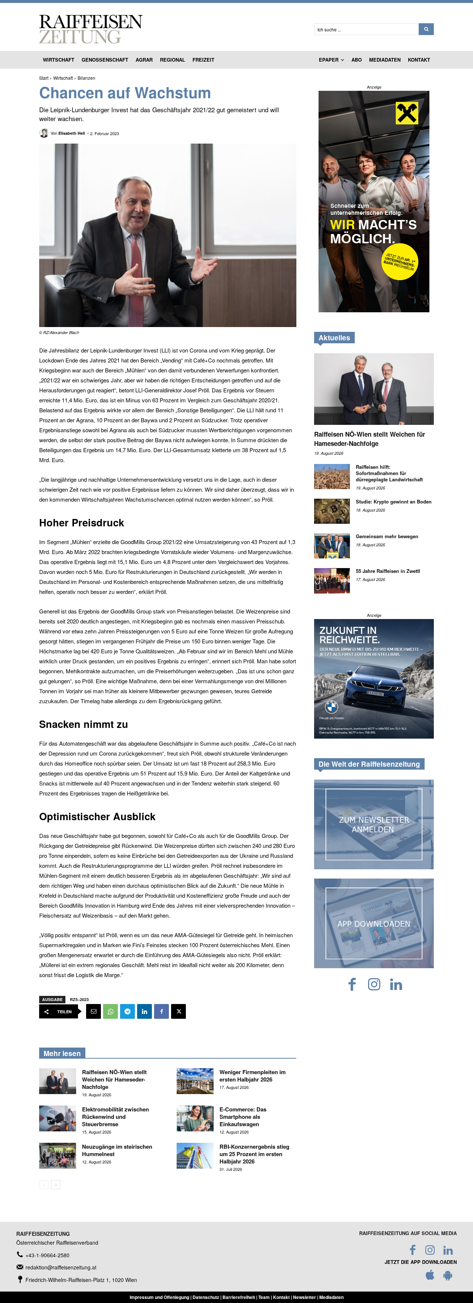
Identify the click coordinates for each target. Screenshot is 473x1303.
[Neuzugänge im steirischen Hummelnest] (57, 1156)
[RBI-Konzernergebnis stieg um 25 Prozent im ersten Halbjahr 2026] (195, 1156)
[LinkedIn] (396, 985)
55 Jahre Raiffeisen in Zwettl (388, 570)
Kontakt (281, 1297)
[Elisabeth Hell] (45, 133)
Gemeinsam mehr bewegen (388, 536)
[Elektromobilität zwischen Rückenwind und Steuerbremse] (57, 1118)
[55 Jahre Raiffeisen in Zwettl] (332, 580)
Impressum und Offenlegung (159, 1297)
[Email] (93, 1011)
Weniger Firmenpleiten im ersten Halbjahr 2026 (253, 1075)
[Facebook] (161, 1011)
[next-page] (55, 1184)
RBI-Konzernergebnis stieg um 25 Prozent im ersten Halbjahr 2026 (254, 1153)
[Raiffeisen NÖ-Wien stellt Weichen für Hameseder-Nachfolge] (57, 1081)
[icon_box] (42, 1255)
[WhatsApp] (110, 1011)
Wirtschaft (63, 78)
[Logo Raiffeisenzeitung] (167, 29)
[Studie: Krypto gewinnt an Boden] (332, 511)
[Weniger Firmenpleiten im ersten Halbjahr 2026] (195, 1081)
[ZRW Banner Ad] (374, 310)
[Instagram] (374, 985)
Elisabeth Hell (71, 133)
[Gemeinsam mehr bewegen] (332, 545)
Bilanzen (86, 78)
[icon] (430, 1276)
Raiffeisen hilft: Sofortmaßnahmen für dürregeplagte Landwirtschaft (389, 473)
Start (43, 78)
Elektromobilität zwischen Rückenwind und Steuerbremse (115, 1116)
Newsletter (304, 1297)
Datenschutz (206, 1297)
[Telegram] (127, 1011)
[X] (178, 1011)
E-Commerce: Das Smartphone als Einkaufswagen (243, 1116)
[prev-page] (43, 1184)
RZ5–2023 (79, 999)
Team (264, 1297)
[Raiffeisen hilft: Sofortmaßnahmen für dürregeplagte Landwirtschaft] (332, 476)
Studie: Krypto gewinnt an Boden (394, 501)
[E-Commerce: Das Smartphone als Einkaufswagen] (195, 1118)
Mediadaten (331, 1297)
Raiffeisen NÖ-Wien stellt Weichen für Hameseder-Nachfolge (114, 1079)
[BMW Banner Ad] (374, 736)
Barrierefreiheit (238, 1297)
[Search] (426, 29)
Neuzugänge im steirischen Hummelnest (117, 1150)
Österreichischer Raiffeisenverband (57, 1242)
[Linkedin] (144, 1011)
